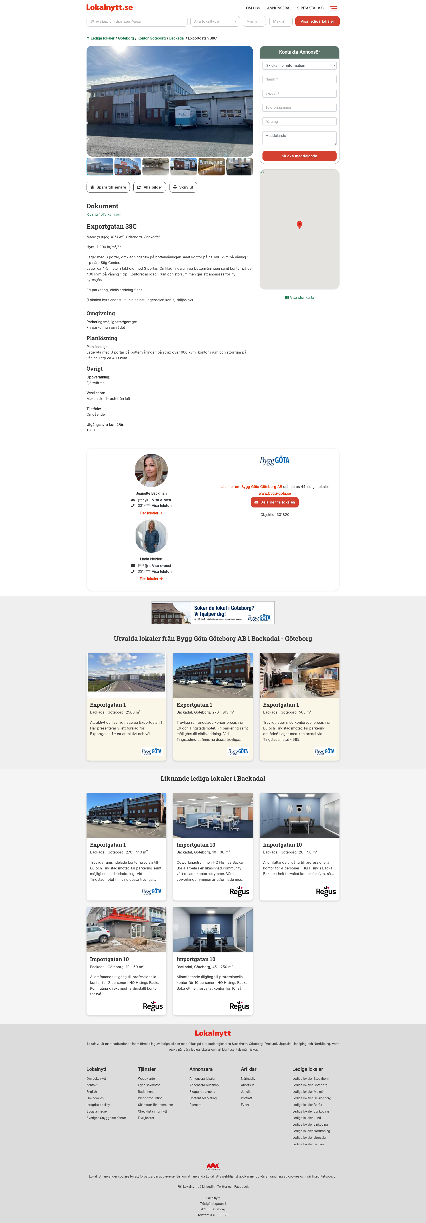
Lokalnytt (96, 1069)
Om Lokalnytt (96, 1078)
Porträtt (246, 1098)
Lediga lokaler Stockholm (310, 1078)
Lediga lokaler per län (308, 1144)
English (92, 1091)
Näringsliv (248, 1078)
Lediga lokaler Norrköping (311, 1131)
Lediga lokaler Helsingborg (311, 1098)
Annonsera (201, 1069)
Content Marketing (203, 1098)
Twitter (222, 1186)
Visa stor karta (301, 297)
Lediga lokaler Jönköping (310, 1111)
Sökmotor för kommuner (155, 1105)
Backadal (177, 38)
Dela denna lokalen (276, 502)
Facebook (241, 1186)
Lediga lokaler (103, 38)
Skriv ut (185, 187)
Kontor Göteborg (152, 38)
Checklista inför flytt (152, 1111)
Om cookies (95, 1098)
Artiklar (248, 1069)
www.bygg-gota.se (275, 493)
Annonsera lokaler (202, 1078)
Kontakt (92, 1085)
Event (245, 1105)
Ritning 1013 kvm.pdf (104, 214)
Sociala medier (97, 1111)
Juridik (246, 1091)
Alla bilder (151, 187)
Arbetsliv (247, 1085)
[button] (248, 49)
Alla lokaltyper (207, 21)
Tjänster (147, 1069)
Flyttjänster (146, 1118)
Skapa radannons (202, 1091)
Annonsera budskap (204, 1085)
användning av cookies (282, 1176)
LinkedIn (208, 1186)
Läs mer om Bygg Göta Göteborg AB (251, 486)
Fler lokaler (150, 513)
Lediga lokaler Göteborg (309, 1085)
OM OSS (253, 8)
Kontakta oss (309, 8)
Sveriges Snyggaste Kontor (106, 1118)
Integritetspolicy (98, 1105)
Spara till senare (110, 187)
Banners (195, 1105)
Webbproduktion (150, 1098)
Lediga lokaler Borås (307, 1105)
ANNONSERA (278, 8)
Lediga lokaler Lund (306, 1118)
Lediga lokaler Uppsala (309, 1137)
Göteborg (126, 38)
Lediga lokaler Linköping (310, 1124)
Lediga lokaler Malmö (307, 1091)
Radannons (146, 1091)
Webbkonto (146, 1078)
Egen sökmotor (149, 1085)
